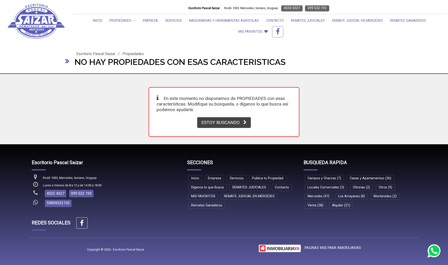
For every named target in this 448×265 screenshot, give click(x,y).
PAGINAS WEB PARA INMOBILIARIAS (332, 248)
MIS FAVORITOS (250, 32)
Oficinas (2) (361, 187)
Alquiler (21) (341, 205)
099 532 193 (317, 8)
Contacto (275, 21)
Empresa (150, 21)
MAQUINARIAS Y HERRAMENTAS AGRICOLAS (224, 21)
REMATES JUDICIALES (308, 21)
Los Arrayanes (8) (351, 196)
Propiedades (133, 54)
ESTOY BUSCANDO (220, 122)
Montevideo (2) (385, 196)
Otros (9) (385, 187)
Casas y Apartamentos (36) (370, 178)
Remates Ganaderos (408, 21)
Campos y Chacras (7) (324, 178)
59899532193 (58, 203)
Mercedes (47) (318, 196)
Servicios (173, 21)
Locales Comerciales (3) (326, 187)
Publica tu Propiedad (267, 178)
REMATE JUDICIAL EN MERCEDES (357, 21)
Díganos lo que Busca (207, 187)
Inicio (97, 21)
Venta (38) (315, 205)
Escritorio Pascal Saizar (95, 54)
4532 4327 (292, 8)
